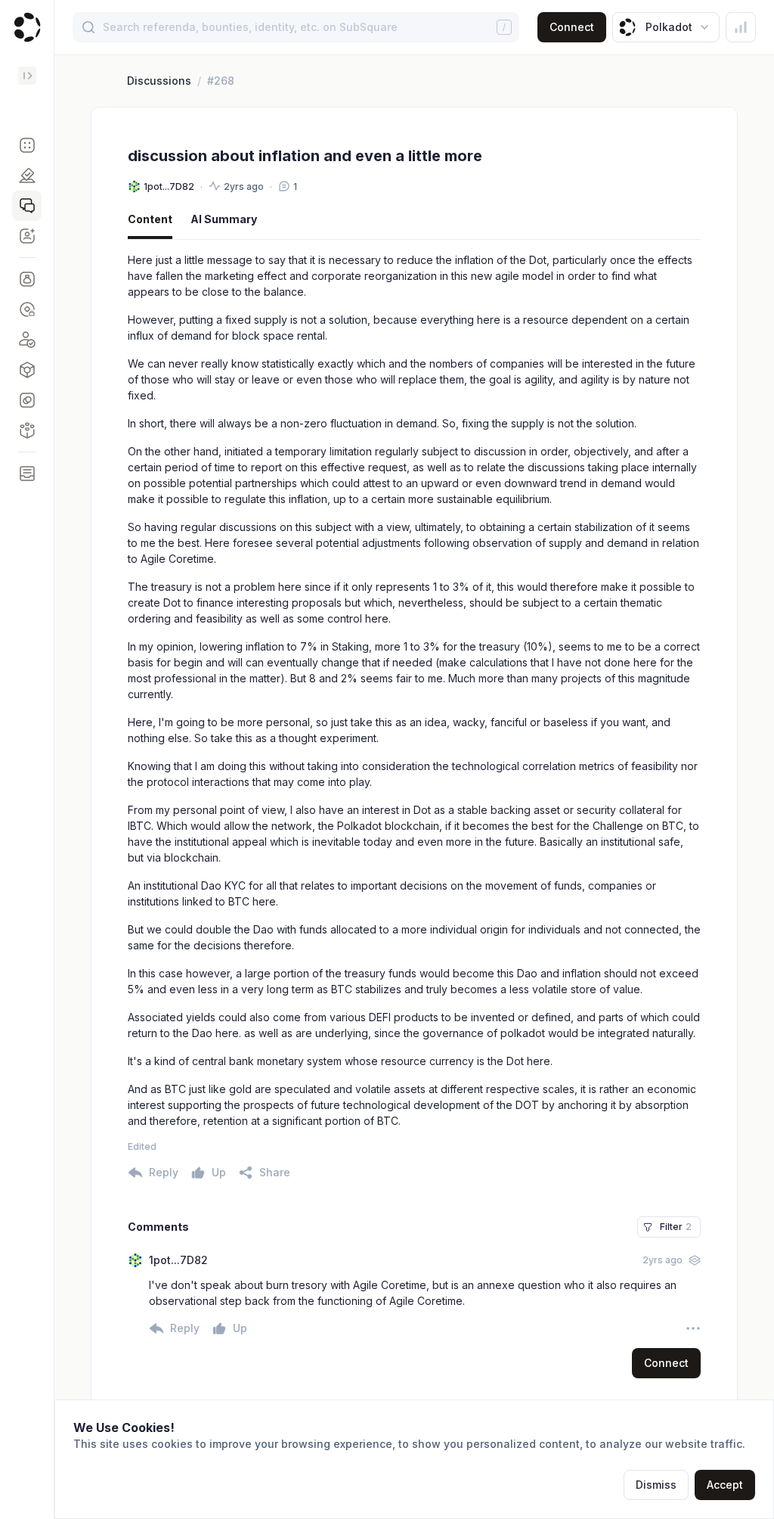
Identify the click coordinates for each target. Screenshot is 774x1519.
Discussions (159, 80)
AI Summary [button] (223, 219)
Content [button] (150, 219)
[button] (27, 145)
